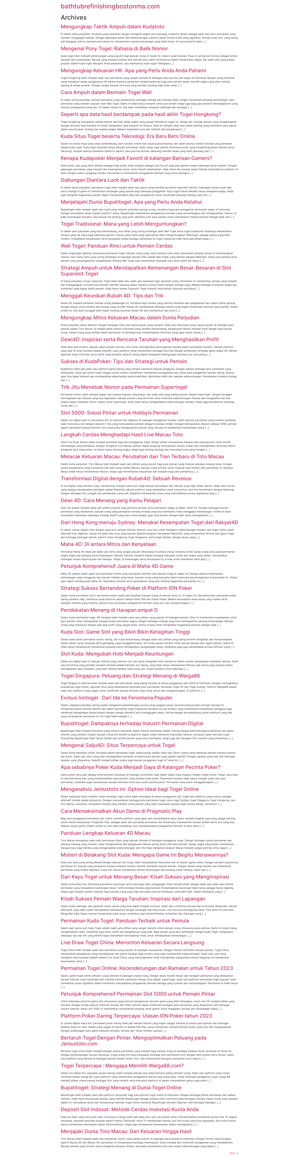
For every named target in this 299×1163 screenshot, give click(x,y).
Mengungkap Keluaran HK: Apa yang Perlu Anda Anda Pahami (133, 70)
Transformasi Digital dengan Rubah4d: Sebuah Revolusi (126, 478)
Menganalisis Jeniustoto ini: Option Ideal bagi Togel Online (130, 789)
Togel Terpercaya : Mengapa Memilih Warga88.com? (122, 1066)
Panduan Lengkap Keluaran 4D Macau (105, 833)
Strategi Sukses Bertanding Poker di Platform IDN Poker (126, 588)
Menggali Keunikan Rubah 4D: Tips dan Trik (112, 296)
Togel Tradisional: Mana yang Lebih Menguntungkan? (124, 224)
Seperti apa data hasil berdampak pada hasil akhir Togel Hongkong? (141, 114)
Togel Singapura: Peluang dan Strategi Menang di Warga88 (130, 676)
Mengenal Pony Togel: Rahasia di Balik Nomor (114, 48)
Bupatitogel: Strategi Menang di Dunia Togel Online (121, 1088)
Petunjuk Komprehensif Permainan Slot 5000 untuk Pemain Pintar (138, 994)
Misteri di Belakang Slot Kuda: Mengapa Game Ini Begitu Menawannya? (144, 855)
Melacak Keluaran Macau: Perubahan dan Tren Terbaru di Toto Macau (142, 456)
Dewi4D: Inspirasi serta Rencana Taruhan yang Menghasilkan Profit (140, 339)
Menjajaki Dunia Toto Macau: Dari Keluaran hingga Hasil (126, 1131)
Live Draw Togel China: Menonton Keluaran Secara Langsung (132, 942)
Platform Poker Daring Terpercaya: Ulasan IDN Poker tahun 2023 (136, 1016)
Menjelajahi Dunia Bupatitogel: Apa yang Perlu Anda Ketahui (131, 202)
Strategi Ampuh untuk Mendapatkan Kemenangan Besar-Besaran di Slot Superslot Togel (146, 271)
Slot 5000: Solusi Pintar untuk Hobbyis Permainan (119, 413)
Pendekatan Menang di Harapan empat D (109, 610)
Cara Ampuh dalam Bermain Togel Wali (106, 92)
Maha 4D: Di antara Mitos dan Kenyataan (108, 544)
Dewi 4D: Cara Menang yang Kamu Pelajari (111, 500)
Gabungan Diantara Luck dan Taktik (103, 180)
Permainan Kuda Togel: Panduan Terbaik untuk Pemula (125, 921)
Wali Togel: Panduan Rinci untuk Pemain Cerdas (117, 246)
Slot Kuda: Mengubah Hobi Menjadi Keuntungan (117, 654)
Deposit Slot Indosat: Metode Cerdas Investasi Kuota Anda (130, 1109)
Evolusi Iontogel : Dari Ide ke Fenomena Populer (117, 698)
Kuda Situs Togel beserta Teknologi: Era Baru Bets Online (128, 136)
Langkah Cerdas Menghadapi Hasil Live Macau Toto (122, 434)
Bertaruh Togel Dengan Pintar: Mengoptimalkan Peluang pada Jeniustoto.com (133, 1041)
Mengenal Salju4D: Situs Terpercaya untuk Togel (118, 745)
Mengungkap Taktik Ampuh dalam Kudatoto (112, 27)
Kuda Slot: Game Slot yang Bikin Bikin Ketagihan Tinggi (125, 632)
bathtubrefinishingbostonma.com (110, 6)
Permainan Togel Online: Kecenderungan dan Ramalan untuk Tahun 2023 (147, 968)
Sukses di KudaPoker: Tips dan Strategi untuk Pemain (124, 361)
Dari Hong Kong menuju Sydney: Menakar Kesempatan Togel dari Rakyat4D (149, 522)
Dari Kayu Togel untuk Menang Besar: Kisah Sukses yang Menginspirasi (145, 877)
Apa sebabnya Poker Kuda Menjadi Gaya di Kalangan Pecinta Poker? (141, 767)
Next (234, 1153)
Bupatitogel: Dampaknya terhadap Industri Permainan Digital (132, 723)
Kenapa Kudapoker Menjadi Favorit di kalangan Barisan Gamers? (136, 158)
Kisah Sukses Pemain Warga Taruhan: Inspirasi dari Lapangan (133, 899)
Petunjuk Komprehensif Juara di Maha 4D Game (117, 566)
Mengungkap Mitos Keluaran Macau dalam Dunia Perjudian (130, 318)
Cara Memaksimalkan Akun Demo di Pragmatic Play (121, 811)
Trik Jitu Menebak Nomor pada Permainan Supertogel (124, 387)
